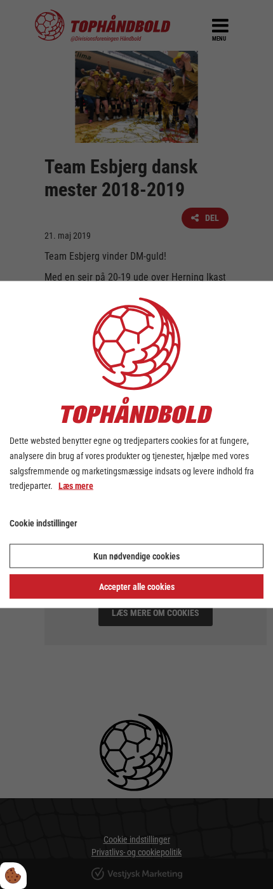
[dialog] (136, 444)
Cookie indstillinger (43, 523)
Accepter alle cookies (137, 586)
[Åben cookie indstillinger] (13, 875)
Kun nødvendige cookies (136, 556)
